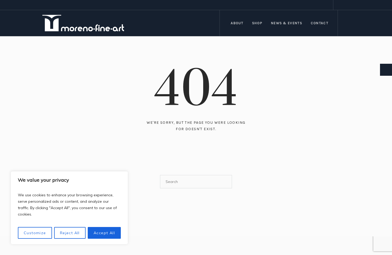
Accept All (104, 232)
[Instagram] (347, 5)
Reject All (70, 232)
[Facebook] (340, 5)
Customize (35, 232)
